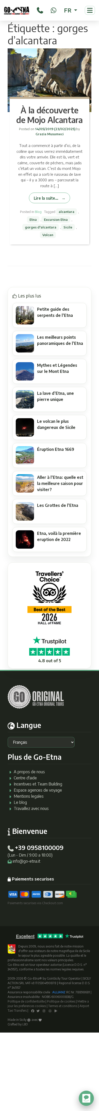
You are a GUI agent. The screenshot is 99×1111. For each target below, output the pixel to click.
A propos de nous (29, 771)
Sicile (67, 227)
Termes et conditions (62, 1006)
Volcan (47, 235)
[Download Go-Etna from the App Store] (50, 1010)
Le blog (20, 802)
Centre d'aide (25, 777)
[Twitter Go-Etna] (38, 1010)
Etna (33, 220)
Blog (38, 212)
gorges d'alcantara (40, 227)
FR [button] (68, 10)
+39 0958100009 (39, 847)
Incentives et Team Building (38, 784)
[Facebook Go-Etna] (32, 1010)
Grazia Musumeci (50, 134)
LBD (25, 1024)
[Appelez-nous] (40, 9)
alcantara (66, 212)
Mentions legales (29, 796)
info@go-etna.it (26, 861)
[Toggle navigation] (90, 10)
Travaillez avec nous (31, 808)
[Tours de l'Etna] (16, 10)
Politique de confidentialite (26, 1001)
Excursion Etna (56, 220)
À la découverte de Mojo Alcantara (49, 115)
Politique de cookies (61, 1001)
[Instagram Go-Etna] (44, 1010)
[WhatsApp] (53, 9)
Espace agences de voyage (38, 790)
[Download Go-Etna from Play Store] (56, 1010)
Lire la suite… (46, 198)
